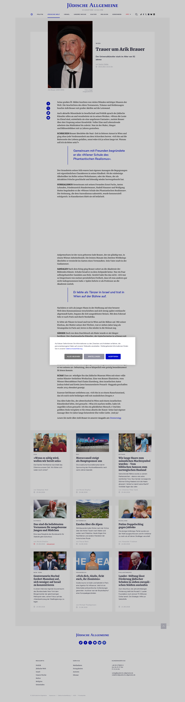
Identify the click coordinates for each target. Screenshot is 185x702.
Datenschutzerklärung (74, 349)
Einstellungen (94, 357)
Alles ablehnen (73, 357)
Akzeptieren (113, 357)
